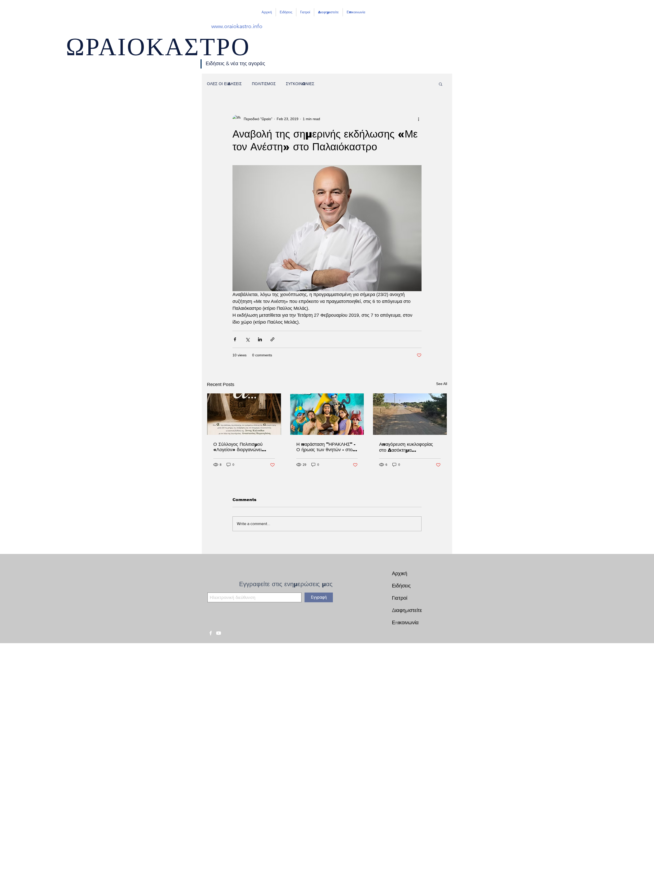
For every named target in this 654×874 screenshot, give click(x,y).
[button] (440, 84)
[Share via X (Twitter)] (247, 339)
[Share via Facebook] (234, 339)
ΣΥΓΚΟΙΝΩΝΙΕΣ (300, 84)
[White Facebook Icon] (211, 633)
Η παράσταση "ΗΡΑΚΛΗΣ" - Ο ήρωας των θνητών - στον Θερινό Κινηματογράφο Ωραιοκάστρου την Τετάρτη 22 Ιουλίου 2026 (325, 447)
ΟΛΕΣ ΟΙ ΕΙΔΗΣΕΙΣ (224, 84)
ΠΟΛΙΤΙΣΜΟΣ (264, 84)
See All (441, 384)
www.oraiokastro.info (236, 26)
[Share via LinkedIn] (260, 339)
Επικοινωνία (405, 622)
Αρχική (399, 573)
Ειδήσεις (401, 586)
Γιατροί (399, 598)
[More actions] (418, 119)
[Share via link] (272, 339)
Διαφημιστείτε (407, 610)
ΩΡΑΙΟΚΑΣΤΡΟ (158, 51)
